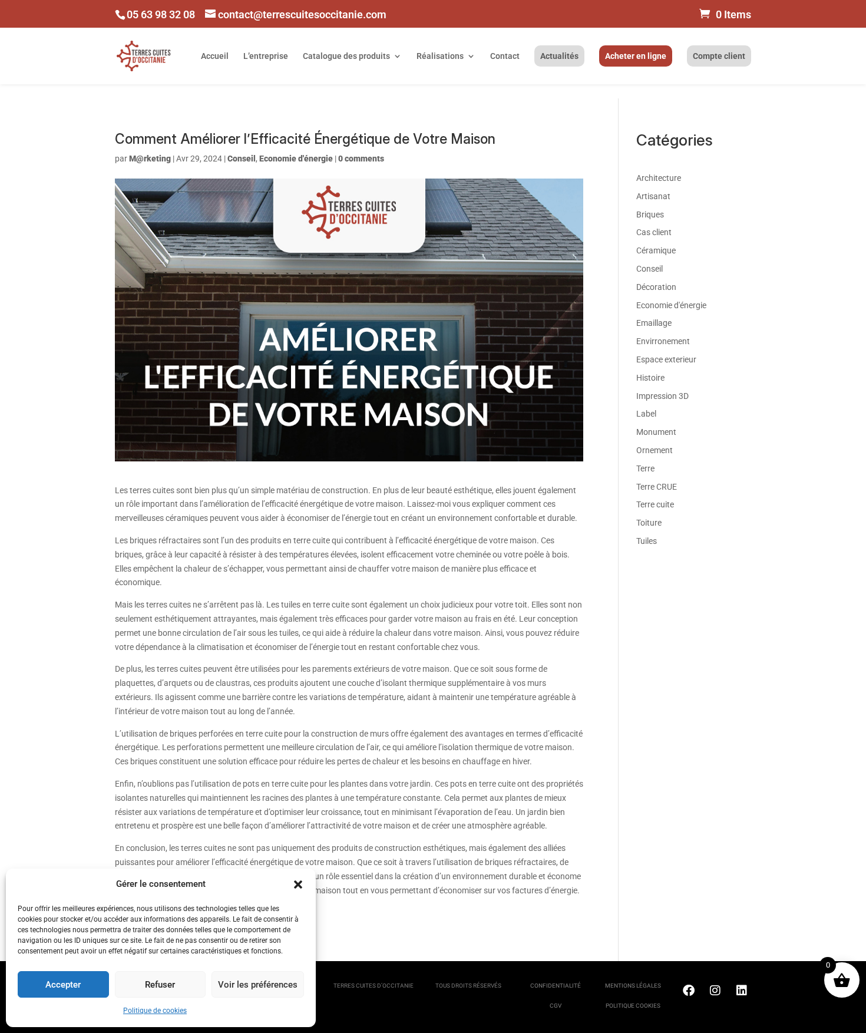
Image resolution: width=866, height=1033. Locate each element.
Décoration (656, 287)
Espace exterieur (666, 359)
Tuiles (646, 541)
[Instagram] (715, 990)
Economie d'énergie (296, 158)
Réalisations (440, 56)
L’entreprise (265, 56)
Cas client (654, 232)
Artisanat (653, 196)
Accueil (215, 56)
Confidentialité (555, 985)
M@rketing (150, 158)
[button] (298, 884)
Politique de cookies (155, 1010)
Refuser (160, 984)
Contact (505, 56)
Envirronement (663, 341)
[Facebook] (688, 990)
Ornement (654, 450)
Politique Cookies (633, 1005)
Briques (650, 214)
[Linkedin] (741, 990)
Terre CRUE (656, 486)
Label (646, 413)
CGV (555, 1005)
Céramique (656, 250)
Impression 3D (662, 396)
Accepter (63, 984)
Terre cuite (655, 504)
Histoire (650, 377)
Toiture (649, 522)
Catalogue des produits (346, 56)
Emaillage (654, 323)
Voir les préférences (258, 984)
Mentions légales (633, 985)
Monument (656, 432)
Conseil (241, 158)
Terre (645, 468)
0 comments (361, 158)
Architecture (658, 178)
